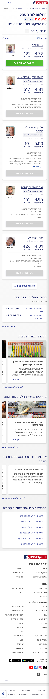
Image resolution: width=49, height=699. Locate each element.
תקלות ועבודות (17, 588)
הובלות (44, 627)
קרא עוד (38, 167)
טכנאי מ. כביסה (40, 652)
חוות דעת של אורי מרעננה (31, 99)
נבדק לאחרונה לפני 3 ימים (34, 138)
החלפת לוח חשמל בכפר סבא (31, 533)
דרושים (20, 568)
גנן (45, 615)
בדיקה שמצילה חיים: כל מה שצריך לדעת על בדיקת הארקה (28, 363)
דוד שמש (43, 619)
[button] (6, 38)
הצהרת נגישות (9, 690)
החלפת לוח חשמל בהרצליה (31, 521)
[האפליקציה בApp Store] (15, 660)
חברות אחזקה (41, 635)
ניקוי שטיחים (18, 635)
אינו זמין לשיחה (24, 113)
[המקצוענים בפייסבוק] (36, 667)
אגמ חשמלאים (35, 237)
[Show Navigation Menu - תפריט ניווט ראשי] (2, 3)
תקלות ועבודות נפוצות (32, 336)
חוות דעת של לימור (34, 153)
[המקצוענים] (40, 2)
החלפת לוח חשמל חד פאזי (34, 310)
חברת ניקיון (42, 640)
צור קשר (20, 577)
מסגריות (20, 627)
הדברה (44, 623)
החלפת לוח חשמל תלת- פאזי (35, 316)
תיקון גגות (19, 648)
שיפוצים (20, 644)
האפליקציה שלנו (40, 577)
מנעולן (21, 623)
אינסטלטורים (41, 610)
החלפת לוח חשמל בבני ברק (31, 516)
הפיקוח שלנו (41, 572)
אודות (44, 568)
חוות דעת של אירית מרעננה (30, 255)
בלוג (22, 592)
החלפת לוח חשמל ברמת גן (32, 544)
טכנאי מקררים (17, 619)
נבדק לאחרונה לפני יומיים (34, 194)
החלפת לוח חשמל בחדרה (32, 527)
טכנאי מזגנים (18, 606)
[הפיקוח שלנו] (3, 694)
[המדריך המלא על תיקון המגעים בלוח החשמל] (27, 411)
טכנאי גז (43, 648)
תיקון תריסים (18, 652)
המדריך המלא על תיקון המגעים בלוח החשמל (29, 423)
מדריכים (43, 596)
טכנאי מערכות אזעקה (14, 615)
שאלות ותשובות (40, 592)
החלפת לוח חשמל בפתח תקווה (30, 538)
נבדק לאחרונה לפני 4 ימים (34, 241)
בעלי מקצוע (44, 9)
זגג (45, 631)
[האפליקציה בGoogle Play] (28, 660)
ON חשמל (37, 45)
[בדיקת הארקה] (27, 350)
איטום (44, 606)
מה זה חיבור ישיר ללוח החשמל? (29, 469)
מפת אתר (41, 690)
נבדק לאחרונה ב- (32, 48)
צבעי (21, 640)
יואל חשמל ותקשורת (32, 187)
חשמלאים (35, 9)
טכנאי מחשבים (17, 610)
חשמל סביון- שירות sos (30, 77)
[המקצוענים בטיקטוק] (45, 667)
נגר (22, 631)
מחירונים (43, 588)
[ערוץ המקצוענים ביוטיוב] (31, 667)
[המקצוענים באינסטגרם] (41, 667)
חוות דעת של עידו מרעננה (31, 209)
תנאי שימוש (26, 690)
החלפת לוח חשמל (23, 9)
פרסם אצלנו (18, 572)
